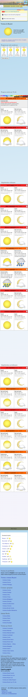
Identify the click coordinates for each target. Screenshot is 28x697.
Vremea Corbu (6, 637)
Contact (17, 6)
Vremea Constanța (8, 628)
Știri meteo (13, 6)
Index (2, 6)
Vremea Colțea (7, 580)
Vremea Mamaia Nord (8, 632)
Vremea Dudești (7, 592)
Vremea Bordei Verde (8, 608)
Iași (3, 554)
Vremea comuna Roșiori (8, 577)
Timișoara (4, 561)
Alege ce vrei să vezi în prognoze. (12, 14)
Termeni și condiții (7, 692)
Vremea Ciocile (7, 590)
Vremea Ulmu (6, 594)
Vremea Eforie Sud (8, 641)
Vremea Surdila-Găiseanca (10, 610)
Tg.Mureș (4, 559)
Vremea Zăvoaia (7, 601)
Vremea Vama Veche (8, 650)
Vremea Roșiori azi (8, 677)
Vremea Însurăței (7, 622)
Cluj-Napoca (5, 543)
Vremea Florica (7, 582)
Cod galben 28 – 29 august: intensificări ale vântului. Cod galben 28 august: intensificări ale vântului (14, 40)
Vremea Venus (6, 653)
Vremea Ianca (6, 620)
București (4, 541)
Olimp (14, 644)
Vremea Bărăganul (7, 599)
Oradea (4, 556)
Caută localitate (7, 6)
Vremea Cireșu (6, 597)
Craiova (4, 548)
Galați (3, 551)
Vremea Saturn (7, 648)
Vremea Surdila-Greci (8, 603)
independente (8, 667)
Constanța (5, 546)
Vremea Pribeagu (7, 584)
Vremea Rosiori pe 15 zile (9, 682)
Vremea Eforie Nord (8, 639)
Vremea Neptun (7, 644)
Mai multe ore (5, 58)
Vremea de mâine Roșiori (9, 680)
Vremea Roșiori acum (8, 673)
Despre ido (5, 691)
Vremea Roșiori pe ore (9, 675)
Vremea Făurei (6, 618)
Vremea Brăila (6, 616)
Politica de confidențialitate (9, 693)
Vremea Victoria (7, 606)
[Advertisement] (14, 75)
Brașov (4, 538)
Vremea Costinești (7, 635)
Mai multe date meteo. (9, 18)
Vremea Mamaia (7, 630)
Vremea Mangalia (7, 646)
